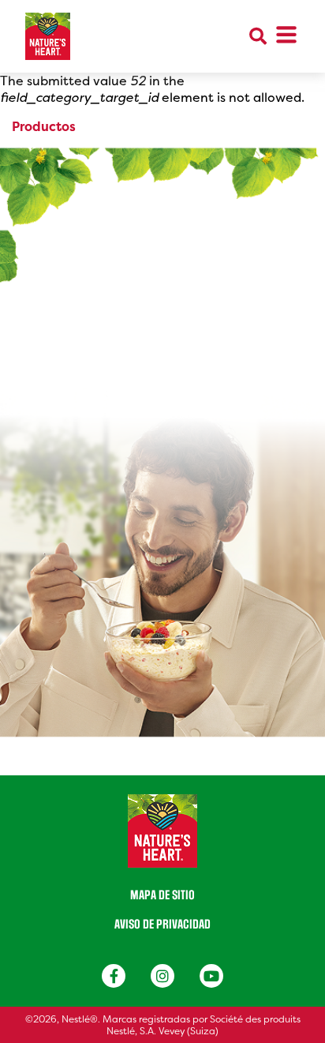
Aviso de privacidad (162, 924)
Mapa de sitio (162, 895)
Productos (44, 126)
